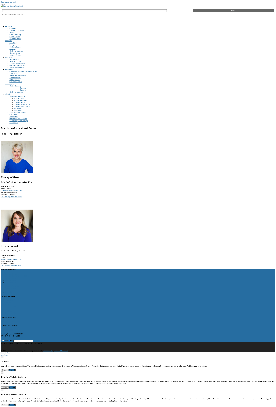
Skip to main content (8, 2)
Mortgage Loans (11, 280)
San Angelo (18, 108)
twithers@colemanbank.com (11, 190)
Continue (4, 370)
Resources (9, 69)
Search (36, 341)
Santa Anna (18, 110)
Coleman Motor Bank (22, 106)
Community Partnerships (18, 121)
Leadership (13, 117)
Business (8, 41)
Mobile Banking (20, 88)
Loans (11, 32)
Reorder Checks (15, 39)
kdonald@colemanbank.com (11, 259)
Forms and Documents (17, 75)
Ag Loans (12, 49)
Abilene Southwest (21, 100)
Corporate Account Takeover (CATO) (23, 71)
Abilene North (19, 98)
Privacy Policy (14, 80)
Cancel (12, 370)
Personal (8, 26)
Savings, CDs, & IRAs (17, 30)
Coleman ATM (19, 102)
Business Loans (15, 47)
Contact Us (13, 123)
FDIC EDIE (13, 73)
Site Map (8, 311)
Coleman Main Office (22, 104)
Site (11, 341)
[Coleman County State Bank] (12, 6)
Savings (12, 45)
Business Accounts (12, 286)
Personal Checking (12, 274)
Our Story (13, 114)
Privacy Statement (61, 351)
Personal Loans (10, 278)
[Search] (1, 341)
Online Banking (15, 34)
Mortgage (9, 57)
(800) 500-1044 (7, 330)
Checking (12, 28)
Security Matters (15, 82)
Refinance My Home (17, 63)
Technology (9, 84)
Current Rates (14, 37)
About (7, 94)
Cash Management (16, 51)
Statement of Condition (18, 119)
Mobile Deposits (20, 90)
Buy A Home (14, 59)
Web (6, 341)
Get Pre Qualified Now (17, 65)
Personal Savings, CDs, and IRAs (17, 276)
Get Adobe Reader (12, 313)
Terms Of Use (48, 351)
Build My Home (15, 61)
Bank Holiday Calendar (18, 112)
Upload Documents (16, 67)
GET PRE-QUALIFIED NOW (11, 197)
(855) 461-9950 (7, 321)
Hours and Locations (17, 96)
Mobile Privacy (15, 78)
